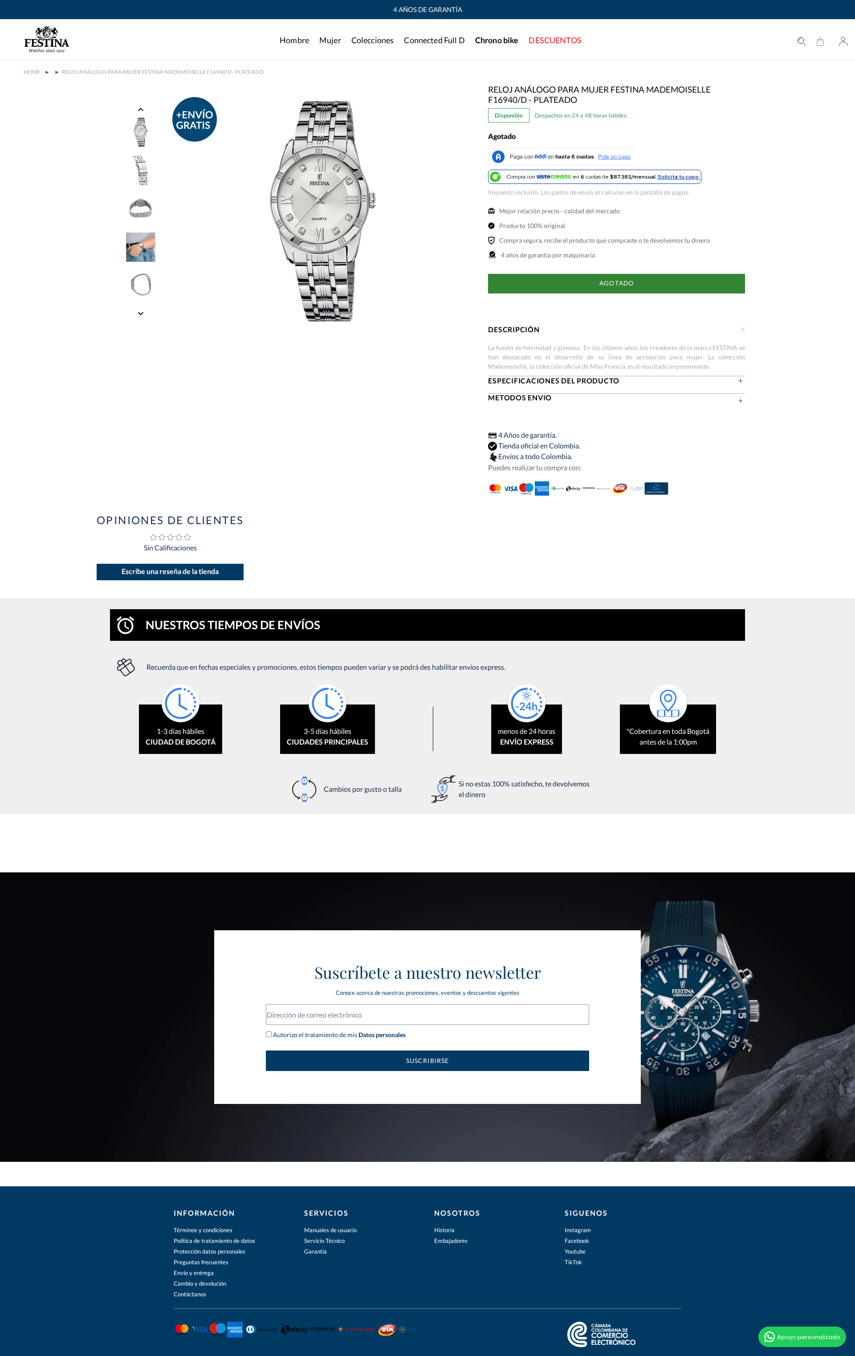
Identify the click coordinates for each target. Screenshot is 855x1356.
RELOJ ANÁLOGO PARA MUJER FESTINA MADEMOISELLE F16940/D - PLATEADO (163, 72)
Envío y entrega (194, 1272)
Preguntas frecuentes (201, 1262)
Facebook (577, 1240)
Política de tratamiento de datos (214, 1240)
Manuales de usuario (330, 1230)
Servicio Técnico (324, 1240)
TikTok (573, 1262)
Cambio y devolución (200, 1283)
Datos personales (381, 1034)
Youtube (575, 1251)
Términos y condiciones (203, 1230)
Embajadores (451, 1240)
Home (32, 72)
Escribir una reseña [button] (170, 572)
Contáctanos (190, 1294)
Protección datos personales (209, 1251)
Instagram (578, 1230)
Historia (444, 1230)
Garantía (315, 1251)
